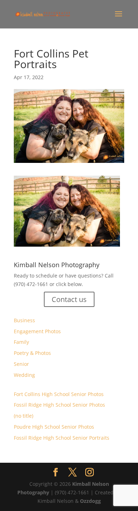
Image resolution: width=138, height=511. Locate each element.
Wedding (24, 375)
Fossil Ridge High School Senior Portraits (61, 437)
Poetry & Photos (32, 353)
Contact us (69, 299)
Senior (21, 364)
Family (21, 342)
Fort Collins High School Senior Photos (59, 394)
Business (24, 320)
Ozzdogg (90, 501)
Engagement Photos (37, 331)
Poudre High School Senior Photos (54, 426)
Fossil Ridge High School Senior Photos (59, 404)
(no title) (23, 415)
